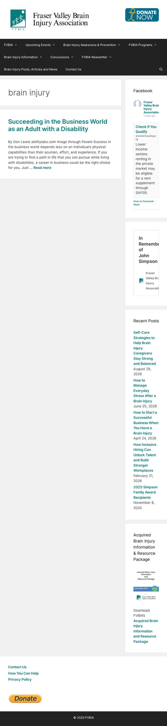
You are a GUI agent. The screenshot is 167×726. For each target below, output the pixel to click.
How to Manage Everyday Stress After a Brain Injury (144, 390)
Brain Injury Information (21, 57)
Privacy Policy (20, 679)
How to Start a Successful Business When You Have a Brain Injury (145, 422)
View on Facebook (143, 201)
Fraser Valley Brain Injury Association (152, 107)
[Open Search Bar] (161, 69)
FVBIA (8, 45)
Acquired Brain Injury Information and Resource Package (145, 631)
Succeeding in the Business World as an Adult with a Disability (57, 125)
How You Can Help (23, 673)
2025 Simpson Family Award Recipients (145, 492)
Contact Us (73, 69)
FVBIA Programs (140, 45)
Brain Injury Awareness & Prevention (89, 45)
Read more (42, 168)
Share (136, 204)
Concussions (60, 57)
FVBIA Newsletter (94, 57)
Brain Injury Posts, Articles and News (30, 69)
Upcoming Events (38, 45)
